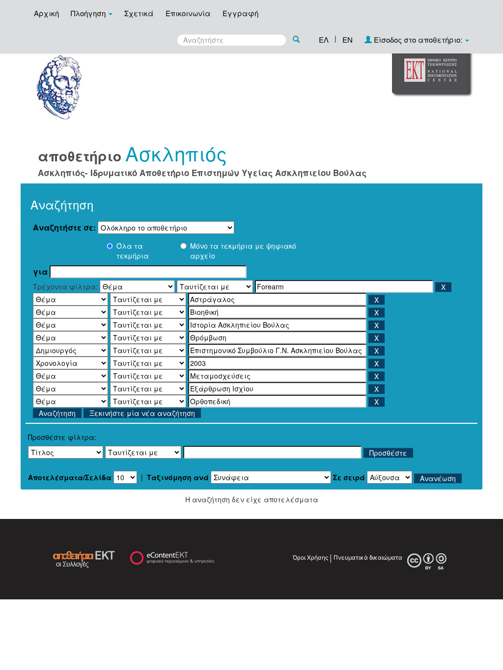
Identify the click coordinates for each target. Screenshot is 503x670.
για (40, 271)
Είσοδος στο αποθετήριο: (418, 39)
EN (347, 39)
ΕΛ (324, 39)
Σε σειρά (349, 477)
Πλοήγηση (89, 13)
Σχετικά (139, 13)
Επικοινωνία (188, 13)
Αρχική (46, 13)
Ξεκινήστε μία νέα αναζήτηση (142, 413)
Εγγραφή (240, 13)
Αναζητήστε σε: (64, 227)
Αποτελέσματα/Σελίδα (70, 477)
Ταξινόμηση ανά (178, 477)
